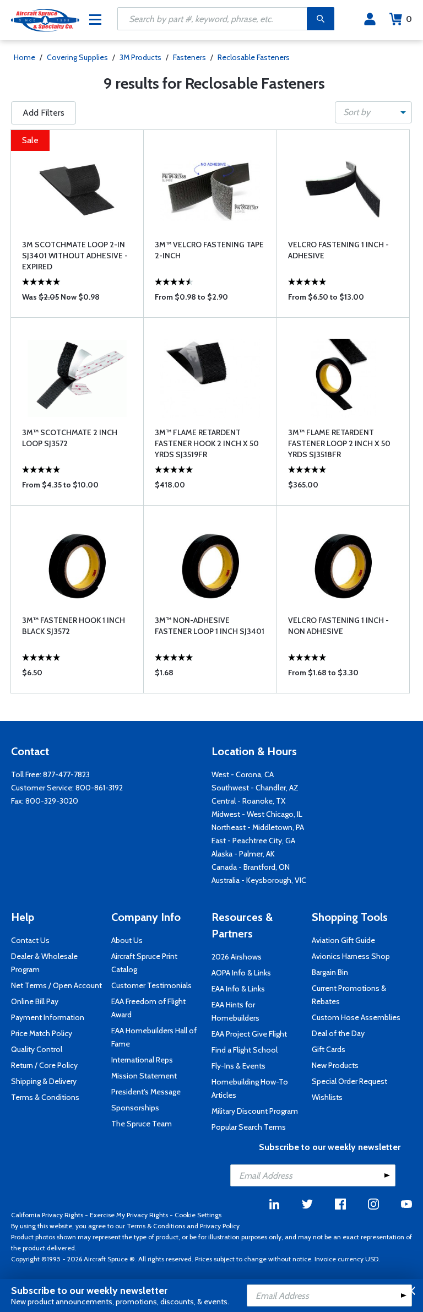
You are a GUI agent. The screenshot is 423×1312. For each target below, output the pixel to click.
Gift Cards (328, 1049)
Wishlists (327, 1097)
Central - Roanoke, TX (248, 801)
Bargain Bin (330, 972)
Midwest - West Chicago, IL (257, 814)
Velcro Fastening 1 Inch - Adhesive (338, 250)
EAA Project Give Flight (249, 1034)
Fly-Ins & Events (238, 1066)
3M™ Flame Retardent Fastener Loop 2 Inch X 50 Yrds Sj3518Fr (339, 443)
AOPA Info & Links (241, 973)
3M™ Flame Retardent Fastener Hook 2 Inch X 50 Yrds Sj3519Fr (207, 443)
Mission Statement (144, 1076)
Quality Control (36, 1049)
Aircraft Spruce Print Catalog (144, 962)
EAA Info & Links (238, 989)
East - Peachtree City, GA (253, 840)
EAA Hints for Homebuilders (235, 1011)
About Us (127, 940)
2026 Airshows (237, 957)
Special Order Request (349, 1081)
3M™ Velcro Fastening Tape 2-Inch (209, 250)
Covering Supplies (77, 57)
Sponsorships (135, 1108)
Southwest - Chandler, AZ (255, 788)
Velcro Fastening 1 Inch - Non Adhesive (338, 625)
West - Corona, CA (243, 774)
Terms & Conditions (45, 1097)
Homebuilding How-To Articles (250, 1088)
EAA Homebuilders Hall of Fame (154, 1037)
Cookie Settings (198, 1215)
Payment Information (47, 1017)
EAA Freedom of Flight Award (148, 1008)
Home (24, 57)
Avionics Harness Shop (351, 956)
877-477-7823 (66, 774)
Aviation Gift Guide (343, 940)
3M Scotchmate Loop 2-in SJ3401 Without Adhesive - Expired (75, 256)
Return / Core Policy (44, 1065)
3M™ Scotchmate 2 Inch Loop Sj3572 (69, 437)
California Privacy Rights (47, 1215)
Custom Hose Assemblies (356, 1017)
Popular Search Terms (249, 1127)
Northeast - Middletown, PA (258, 827)
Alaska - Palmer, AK (243, 854)
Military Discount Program (255, 1111)
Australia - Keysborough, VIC (259, 880)
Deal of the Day (338, 1033)
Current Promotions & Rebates (349, 994)
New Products (335, 1065)
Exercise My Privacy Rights (129, 1215)
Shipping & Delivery (44, 1081)
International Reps (142, 1060)
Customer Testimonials (151, 985)
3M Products (140, 57)
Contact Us (30, 940)
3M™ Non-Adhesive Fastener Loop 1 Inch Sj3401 (209, 625)
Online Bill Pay (34, 1001)
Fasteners (189, 57)
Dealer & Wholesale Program (44, 962)
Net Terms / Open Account (56, 985)
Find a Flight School (245, 1050)
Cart (409, 19)
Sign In (370, 19)
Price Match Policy (41, 1033)
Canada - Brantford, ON (251, 867)
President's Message (146, 1092)
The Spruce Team (141, 1124)
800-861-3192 (99, 788)
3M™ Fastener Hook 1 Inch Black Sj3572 (73, 625)
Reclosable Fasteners (254, 57)
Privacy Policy (220, 1226)
